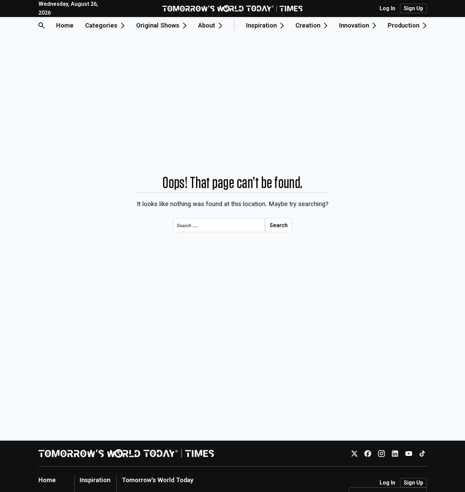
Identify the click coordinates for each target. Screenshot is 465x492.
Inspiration (95, 479)
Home (65, 25)
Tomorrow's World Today (157, 479)
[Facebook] (368, 453)
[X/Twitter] (354, 453)
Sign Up (413, 8)
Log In (387, 8)
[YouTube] (408, 453)
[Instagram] (381, 453)
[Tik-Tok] (422, 453)
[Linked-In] (395, 453)
